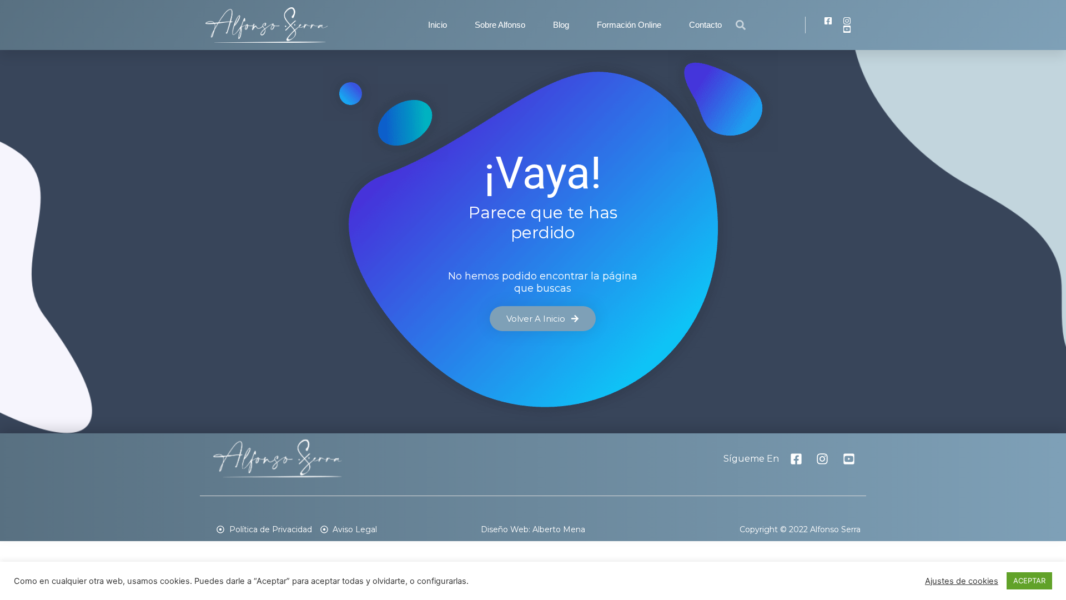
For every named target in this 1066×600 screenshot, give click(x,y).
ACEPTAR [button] (1029, 580)
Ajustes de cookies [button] (961, 581)
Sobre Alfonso (500, 24)
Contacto (705, 24)
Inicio (437, 24)
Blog (561, 24)
